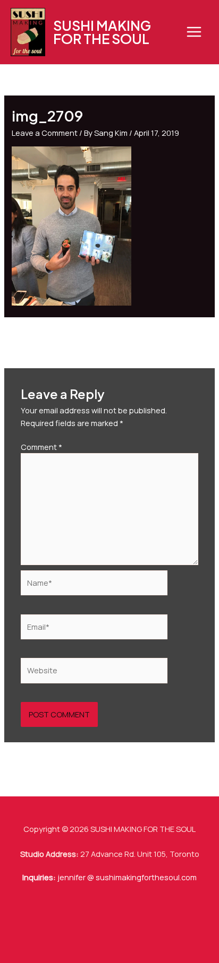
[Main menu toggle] (194, 32)
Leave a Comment (45, 132)
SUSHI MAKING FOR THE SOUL (102, 32)
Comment (41, 446)
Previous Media (109, 338)
